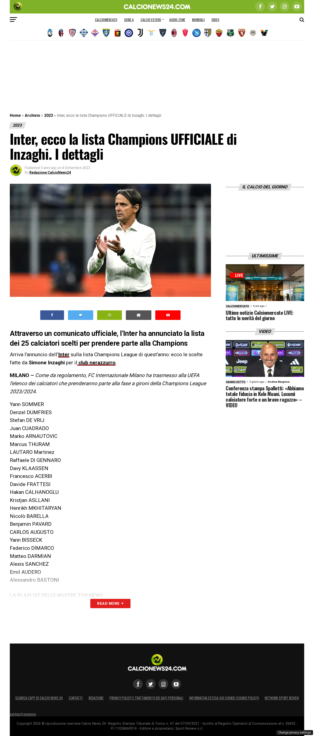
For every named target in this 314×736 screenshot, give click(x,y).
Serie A (129, 19)
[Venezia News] (264, 33)
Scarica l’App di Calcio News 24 (39, 697)
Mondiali (198, 19)
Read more (108, 603)
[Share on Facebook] (52, 315)
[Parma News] (207, 33)
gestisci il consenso (23, 714)
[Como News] (83, 33)
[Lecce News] (162, 33)
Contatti (76, 697)
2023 (48, 115)
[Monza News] (185, 33)
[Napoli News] (196, 33)
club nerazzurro (96, 363)
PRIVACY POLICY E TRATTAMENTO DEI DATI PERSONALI (146, 697)
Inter (63, 354)
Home (15, 115)
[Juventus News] (140, 33)
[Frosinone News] (106, 33)
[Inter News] (128, 33)
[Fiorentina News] (95, 33)
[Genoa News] (117, 33)
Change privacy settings (294, 732)
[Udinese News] (253, 33)
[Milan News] (174, 33)
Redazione (96, 697)
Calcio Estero (151, 19)
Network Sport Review (282, 697)
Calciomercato (106, 19)
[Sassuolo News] (230, 33)
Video (215, 19)
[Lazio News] (151, 33)
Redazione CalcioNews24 (50, 172)
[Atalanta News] (49, 33)
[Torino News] (241, 33)
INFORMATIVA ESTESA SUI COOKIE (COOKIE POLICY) (224, 697)
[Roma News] (219, 33)
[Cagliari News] (72, 33)
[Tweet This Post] (80, 315)
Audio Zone (177, 19)
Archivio (32, 115)
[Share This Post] (109, 315)
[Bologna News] (61, 33)
